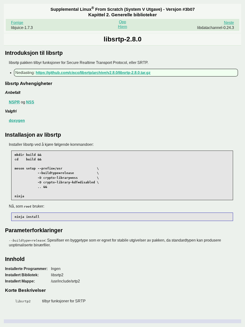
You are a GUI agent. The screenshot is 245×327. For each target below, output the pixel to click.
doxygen (17, 120)
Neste (229, 23)
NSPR (14, 102)
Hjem (122, 27)
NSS (30, 102)
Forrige (17, 23)
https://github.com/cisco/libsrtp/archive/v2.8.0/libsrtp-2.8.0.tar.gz (93, 73)
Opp (122, 22)
